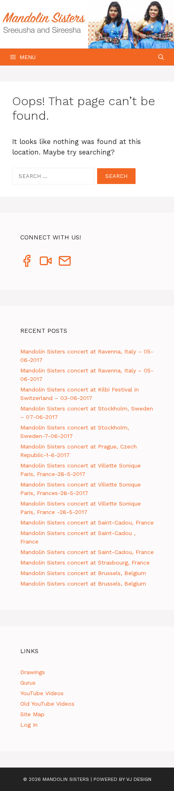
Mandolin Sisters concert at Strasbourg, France (85, 562)
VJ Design (138, 779)
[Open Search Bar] (161, 57)
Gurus (28, 682)
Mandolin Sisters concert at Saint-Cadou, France (87, 522)
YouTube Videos (42, 693)
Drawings (32, 672)
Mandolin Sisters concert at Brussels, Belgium (83, 573)
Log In (29, 724)
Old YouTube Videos (47, 703)
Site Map (32, 714)
